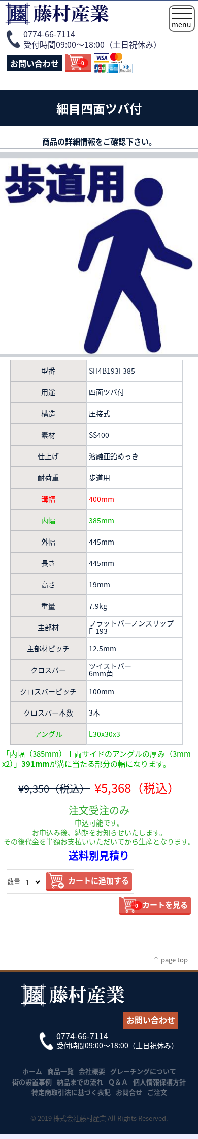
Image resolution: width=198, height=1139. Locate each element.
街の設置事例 (32, 1082)
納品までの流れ (80, 1082)
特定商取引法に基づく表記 (71, 1092)
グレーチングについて (143, 1071)
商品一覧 (60, 1071)
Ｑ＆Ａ (118, 1082)
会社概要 (92, 1071)
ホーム (32, 1071)
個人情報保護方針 (159, 1082)
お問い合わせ (34, 63)
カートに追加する (98, 880)
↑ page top (170, 959)
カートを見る (161, 904)
